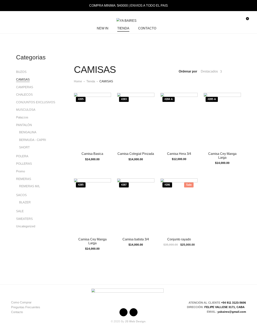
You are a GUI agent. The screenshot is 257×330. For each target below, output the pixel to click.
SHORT (24, 147)
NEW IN (102, 28)
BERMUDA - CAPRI (32, 140)
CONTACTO (147, 28)
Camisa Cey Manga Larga (222, 155)
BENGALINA (27, 132)
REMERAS (23, 179)
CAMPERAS (24, 87)
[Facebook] (123, 312)
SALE (20, 211)
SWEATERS (24, 218)
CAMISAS (23, 79)
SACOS (21, 195)
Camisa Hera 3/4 (179, 153)
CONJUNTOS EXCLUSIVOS (35, 102)
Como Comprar (21, 302)
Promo (20, 171)
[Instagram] (134, 312)
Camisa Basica (92, 153)
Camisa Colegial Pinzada (135, 153)
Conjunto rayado (179, 239)
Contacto (17, 312)
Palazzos (22, 117)
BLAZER (25, 202)
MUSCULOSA (25, 109)
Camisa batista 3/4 (135, 239)
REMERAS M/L (29, 186)
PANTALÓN (24, 125)
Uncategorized (25, 226)
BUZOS (21, 71)
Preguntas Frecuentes (25, 307)
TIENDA (123, 28)
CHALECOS (24, 94)
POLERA (22, 156)
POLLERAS (24, 163)
